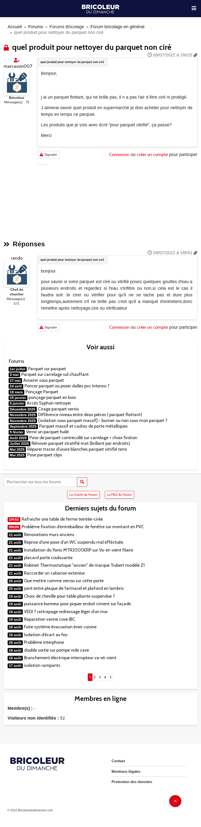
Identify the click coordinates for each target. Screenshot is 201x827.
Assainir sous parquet (43, 380)
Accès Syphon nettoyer (49, 403)
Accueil (15, 26)
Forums (35, 26)
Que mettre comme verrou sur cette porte (64, 580)
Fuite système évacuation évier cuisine (60, 627)
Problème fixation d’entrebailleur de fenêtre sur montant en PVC (83, 526)
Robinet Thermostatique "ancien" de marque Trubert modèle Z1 (84, 565)
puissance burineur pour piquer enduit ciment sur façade (77, 603)
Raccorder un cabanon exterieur (54, 573)
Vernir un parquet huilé (47, 431)
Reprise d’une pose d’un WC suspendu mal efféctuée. (74, 542)
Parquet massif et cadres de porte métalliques (83, 426)
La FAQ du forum (119, 494)
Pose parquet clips (44, 455)
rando (17, 258)
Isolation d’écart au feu (45, 634)
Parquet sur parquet (47, 368)
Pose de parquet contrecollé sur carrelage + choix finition (83, 437)
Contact (118, 761)
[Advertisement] (117, 200)
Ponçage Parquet (41, 391)
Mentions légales (126, 771)
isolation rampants (42, 665)
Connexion (119, 154)
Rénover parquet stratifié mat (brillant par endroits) (81, 443)
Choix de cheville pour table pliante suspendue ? (69, 596)
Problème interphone (44, 642)
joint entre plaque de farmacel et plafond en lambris (74, 588)
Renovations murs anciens (49, 534)
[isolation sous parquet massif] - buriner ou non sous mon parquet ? (102, 420)
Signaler (50, 155)
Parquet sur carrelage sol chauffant (55, 374)
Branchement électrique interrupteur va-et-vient (70, 657)
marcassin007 (18, 66)
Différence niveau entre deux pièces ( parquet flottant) (90, 414)
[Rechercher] (82, 482)
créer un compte (152, 154)
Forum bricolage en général (117, 26)
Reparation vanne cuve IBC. (50, 619)
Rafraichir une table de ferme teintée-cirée (62, 519)
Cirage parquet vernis (58, 409)
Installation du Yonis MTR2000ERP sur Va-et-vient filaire (78, 550)
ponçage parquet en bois (52, 397)
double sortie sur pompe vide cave (56, 650)
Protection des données (132, 782)
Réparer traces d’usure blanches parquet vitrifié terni (77, 449)
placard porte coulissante (48, 557)
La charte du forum (83, 494)
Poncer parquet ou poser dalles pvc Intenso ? (67, 386)
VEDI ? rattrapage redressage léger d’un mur (66, 611)
